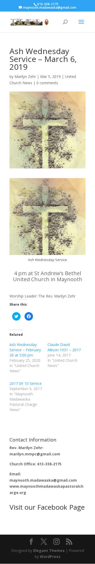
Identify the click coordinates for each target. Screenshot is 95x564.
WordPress (50, 556)
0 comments (47, 82)
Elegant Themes (49, 550)
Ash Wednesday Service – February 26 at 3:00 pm (25, 350)
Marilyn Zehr (25, 76)
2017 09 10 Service (26, 383)
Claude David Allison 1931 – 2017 (64, 347)
